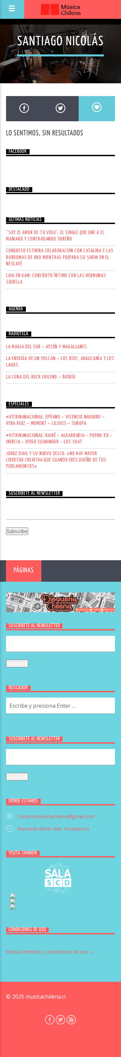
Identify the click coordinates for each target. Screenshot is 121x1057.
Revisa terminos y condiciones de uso (47, 952)
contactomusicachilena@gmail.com (55, 816)
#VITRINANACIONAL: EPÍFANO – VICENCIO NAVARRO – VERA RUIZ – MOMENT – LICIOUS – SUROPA (55, 420)
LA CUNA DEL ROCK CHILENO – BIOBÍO (40, 377)
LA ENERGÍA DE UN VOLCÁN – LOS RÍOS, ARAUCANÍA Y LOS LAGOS (60, 361)
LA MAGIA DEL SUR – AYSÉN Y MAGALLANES (46, 346)
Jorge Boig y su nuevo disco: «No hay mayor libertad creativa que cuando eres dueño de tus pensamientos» (56, 460)
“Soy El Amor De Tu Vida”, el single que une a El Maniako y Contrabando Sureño (55, 235)
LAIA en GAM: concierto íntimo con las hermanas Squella (56, 278)
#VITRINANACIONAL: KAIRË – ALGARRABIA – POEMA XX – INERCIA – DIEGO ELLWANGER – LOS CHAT (59, 438)
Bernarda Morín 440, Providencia (53, 829)
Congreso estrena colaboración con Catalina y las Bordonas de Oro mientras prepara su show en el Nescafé (59, 257)
